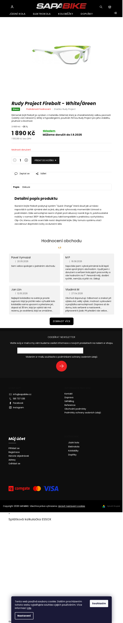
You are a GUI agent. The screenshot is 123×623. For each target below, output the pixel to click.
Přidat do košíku (44, 160)
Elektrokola (73, 446)
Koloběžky (73, 450)
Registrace (14, 452)
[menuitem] (17, 13)
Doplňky (72, 454)
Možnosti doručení (21, 149)
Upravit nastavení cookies (71, 506)
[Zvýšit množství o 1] (26, 161)
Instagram (18, 407)
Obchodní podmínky (75, 408)
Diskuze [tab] (26, 187)
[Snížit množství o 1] (14, 161)
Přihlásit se (62, 366)
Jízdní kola (73, 442)
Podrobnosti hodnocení (38, 109)
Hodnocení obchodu (61, 241)
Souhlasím (99, 603)
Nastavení (24, 615)
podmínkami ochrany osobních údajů (77, 356)
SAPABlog (69, 401)
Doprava (68, 397)
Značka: (65, 109)
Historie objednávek (19, 456)
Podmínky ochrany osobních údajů (82, 412)
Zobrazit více (61, 321)
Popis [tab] (16, 187)
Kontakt (68, 393)
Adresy (12, 459)
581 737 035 (19, 398)
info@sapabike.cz (22, 394)
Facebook (18, 402)
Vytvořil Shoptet (113, 506)
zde (29, 608)
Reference (69, 405)
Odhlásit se (14, 463)
